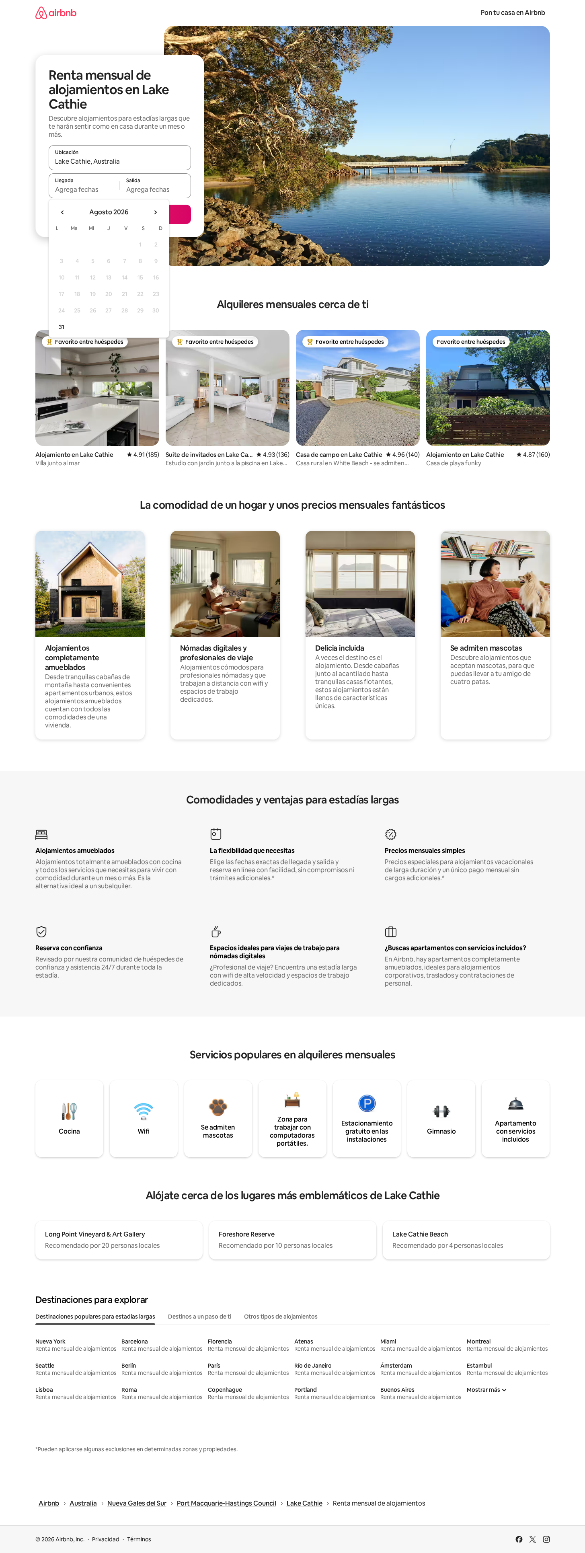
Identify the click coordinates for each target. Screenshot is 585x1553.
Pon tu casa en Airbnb (513, 12)
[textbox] (84, 189)
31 (61, 327)
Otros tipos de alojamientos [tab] (281, 1316)
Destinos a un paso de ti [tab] (199, 1316)
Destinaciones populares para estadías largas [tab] (95, 1316)
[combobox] (120, 161)
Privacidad (105, 1539)
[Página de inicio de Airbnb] (55, 12)
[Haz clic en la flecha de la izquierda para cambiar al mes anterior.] (62, 212)
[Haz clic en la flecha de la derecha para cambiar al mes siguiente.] (155, 212)
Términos (139, 1539)
